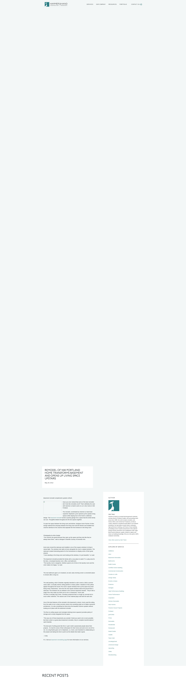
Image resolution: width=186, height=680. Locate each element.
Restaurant (111, 628)
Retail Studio (112, 631)
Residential (111, 624)
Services (90, 4)
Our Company (101, 4)
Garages (110, 588)
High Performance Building (116, 591)
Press (110, 618)
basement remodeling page (59, 639)
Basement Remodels (114, 557)
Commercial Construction (115, 571)
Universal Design (113, 645)
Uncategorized (112, 641)
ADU (109, 554)
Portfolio (123, 4)
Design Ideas (112, 577)
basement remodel (56, 517)
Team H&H (111, 638)
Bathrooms (111, 561)
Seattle (110, 634)
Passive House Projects (115, 608)
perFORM (111, 614)
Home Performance (114, 594)
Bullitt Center (112, 564)
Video (110, 651)
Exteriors (111, 584)
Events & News (112, 581)
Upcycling (111, 648)
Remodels (111, 621)
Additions (111, 551)
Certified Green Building (115, 567)
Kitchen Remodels (113, 601)
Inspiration (111, 598)
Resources (113, 4)
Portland (110, 611)
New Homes (112, 604)
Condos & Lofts (112, 574)
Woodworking (112, 655)
